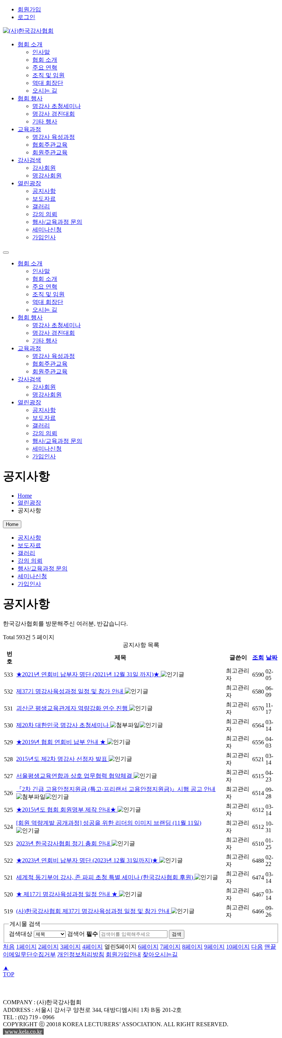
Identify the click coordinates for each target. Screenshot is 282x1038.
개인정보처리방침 (80, 954)
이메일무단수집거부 (29, 954)
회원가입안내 (123, 954)
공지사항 (44, 191)
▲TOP (8, 970)
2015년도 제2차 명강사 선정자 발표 (62, 759)
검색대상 (20, 934)
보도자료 (44, 199)
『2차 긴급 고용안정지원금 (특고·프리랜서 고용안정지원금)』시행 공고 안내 (116, 789)
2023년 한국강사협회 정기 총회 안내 (64, 843)
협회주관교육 (50, 145)
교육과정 (29, 129)
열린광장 (29, 183)
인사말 (41, 52)
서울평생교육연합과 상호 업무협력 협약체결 (75, 776)
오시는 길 (44, 90)
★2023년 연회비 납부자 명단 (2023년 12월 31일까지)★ (87, 860)
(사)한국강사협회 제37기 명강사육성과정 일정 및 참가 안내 (93, 911)
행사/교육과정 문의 (57, 222)
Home (25, 496)
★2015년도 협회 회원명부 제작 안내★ (67, 809)
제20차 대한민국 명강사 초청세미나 (63, 725)
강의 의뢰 (44, 214)
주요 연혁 (44, 67)
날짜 (272, 657)
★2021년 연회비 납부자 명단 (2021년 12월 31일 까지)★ (88, 674)
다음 (257, 947)
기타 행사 (44, 121)
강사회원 (44, 168)
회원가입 (29, 9)
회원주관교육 (50, 152)
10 (238, 947)
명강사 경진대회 (53, 114)
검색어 (82, 934)
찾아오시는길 (160, 954)
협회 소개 (30, 44)
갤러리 (41, 206)
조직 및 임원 (48, 75)
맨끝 (270, 947)
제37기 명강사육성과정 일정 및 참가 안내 (70, 691)
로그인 (26, 17)
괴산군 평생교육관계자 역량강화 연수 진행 (72, 708)
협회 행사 (30, 98)
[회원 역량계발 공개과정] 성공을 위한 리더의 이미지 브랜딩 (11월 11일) (108, 823)
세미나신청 (47, 229)
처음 (9, 947)
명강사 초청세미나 (56, 106)
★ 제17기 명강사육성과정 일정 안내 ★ (67, 894)
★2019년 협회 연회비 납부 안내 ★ (61, 742)
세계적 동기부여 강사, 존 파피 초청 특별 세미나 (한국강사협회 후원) (105, 877)
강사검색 (29, 160)
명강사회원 (47, 175)
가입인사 (44, 237)
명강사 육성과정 (53, 137)
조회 (258, 657)
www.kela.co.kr (23, 1031)
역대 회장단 (47, 83)
